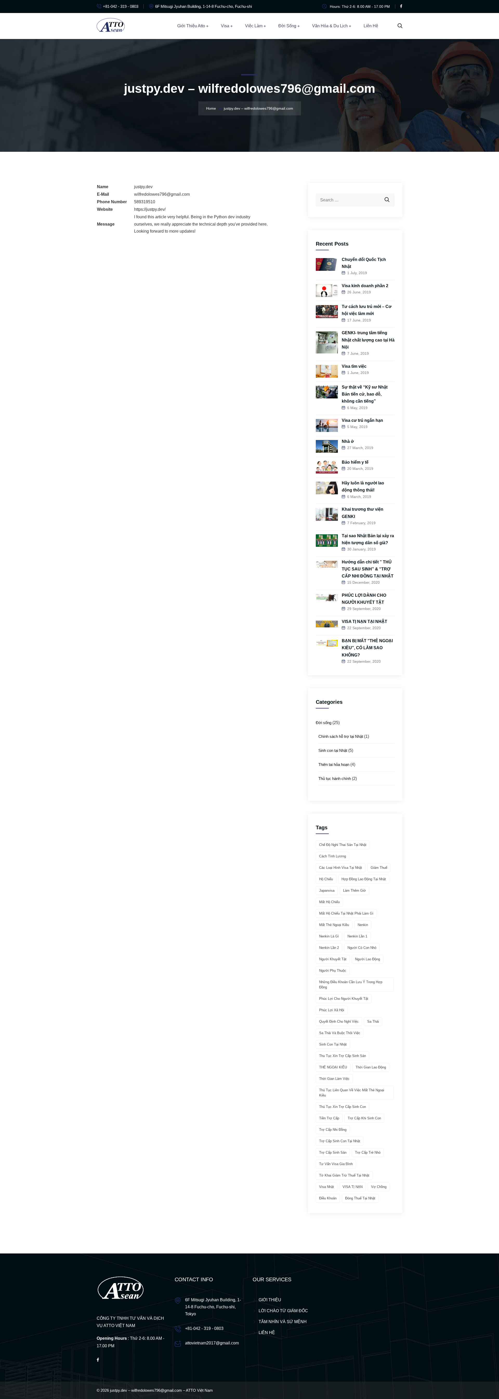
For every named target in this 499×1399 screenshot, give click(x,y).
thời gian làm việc (334, 1079)
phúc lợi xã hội (331, 1010)
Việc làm (253, 26)
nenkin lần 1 (357, 936)
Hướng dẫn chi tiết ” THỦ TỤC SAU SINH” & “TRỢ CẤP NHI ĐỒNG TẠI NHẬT (367, 569)
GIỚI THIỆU (270, 1300)
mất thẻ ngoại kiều (334, 925)
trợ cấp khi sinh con (364, 1118)
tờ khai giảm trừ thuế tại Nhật (344, 1175)
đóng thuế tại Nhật (360, 1198)
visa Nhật (326, 1187)
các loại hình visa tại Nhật (340, 868)
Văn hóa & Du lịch (330, 26)
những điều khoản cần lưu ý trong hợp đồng (350, 984)
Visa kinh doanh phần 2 (365, 286)
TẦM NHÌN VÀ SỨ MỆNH (283, 1321)
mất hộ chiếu (329, 902)
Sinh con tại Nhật (332, 750)
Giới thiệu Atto (191, 26)
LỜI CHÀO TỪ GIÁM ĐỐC (283, 1311)
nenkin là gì (329, 936)
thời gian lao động (371, 1067)
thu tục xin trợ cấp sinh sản (342, 1056)
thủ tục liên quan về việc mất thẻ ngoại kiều (351, 1092)
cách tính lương (332, 856)
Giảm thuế (379, 868)
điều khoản (328, 1198)
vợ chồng (378, 1187)
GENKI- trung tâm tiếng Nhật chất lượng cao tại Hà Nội (368, 340)
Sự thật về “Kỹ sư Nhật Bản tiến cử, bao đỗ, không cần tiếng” (365, 394)
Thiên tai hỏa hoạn (333, 764)
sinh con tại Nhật (333, 1044)
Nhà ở (348, 441)
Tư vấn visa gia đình (336, 1164)
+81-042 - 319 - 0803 (120, 6)
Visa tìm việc (354, 366)
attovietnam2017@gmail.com (212, 1343)
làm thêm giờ (354, 890)
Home (211, 108)
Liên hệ (371, 26)
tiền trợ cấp (329, 1118)
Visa (225, 26)
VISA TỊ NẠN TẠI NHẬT (364, 621)
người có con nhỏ (361, 948)
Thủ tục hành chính (334, 778)
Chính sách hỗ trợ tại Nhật (340, 736)
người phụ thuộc (332, 971)
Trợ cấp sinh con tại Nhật (339, 1141)
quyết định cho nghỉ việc (339, 1021)
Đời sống (287, 26)
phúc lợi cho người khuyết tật (343, 999)
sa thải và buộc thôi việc (339, 1033)
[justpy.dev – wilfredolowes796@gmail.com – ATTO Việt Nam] (111, 25)
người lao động (367, 959)
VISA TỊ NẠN (353, 1187)
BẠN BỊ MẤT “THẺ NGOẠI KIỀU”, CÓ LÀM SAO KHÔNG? (367, 648)
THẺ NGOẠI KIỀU (333, 1067)
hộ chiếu (326, 879)
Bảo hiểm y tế (355, 462)
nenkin (363, 925)
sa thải (373, 1021)
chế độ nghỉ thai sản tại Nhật (342, 845)
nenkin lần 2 (329, 948)
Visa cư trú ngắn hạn (362, 420)
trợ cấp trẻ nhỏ (367, 1152)
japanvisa (326, 890)
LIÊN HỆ (267, 1332)
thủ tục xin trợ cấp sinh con (342, 1107)
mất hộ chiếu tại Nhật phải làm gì (346, 913)
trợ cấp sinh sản (332, 1152)
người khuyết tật (332, 959)
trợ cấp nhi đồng (332, 1130)
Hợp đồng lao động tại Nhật (364, 879)
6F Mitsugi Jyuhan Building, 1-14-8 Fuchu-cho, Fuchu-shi (203, 6)
